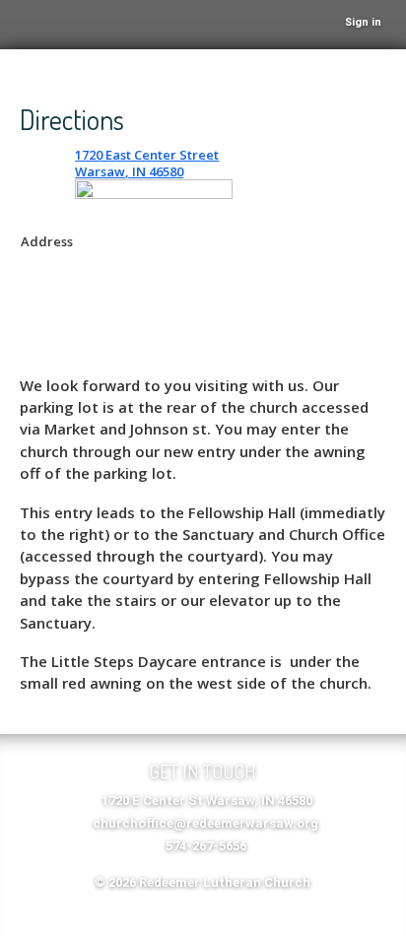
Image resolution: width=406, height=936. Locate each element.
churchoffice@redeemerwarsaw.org (205, 823)
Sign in (363, 22)
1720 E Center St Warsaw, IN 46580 (207, 800)
